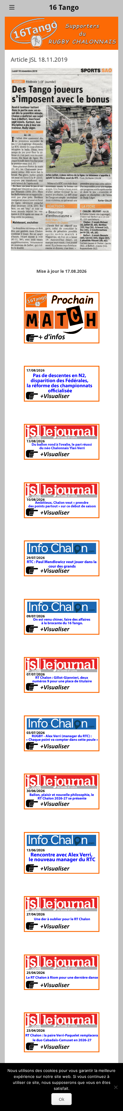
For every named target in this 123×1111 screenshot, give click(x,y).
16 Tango (64, 7)
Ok (61, 1099)
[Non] (116, 1087)
